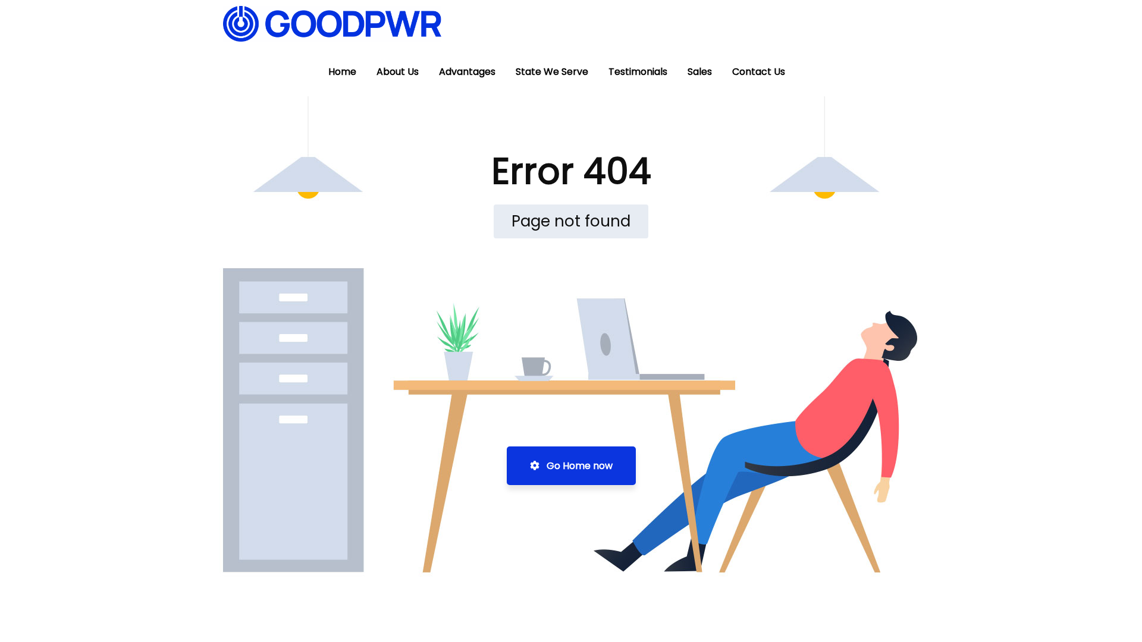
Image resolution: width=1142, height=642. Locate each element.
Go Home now (578, 466)
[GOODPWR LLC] (332, 24)
